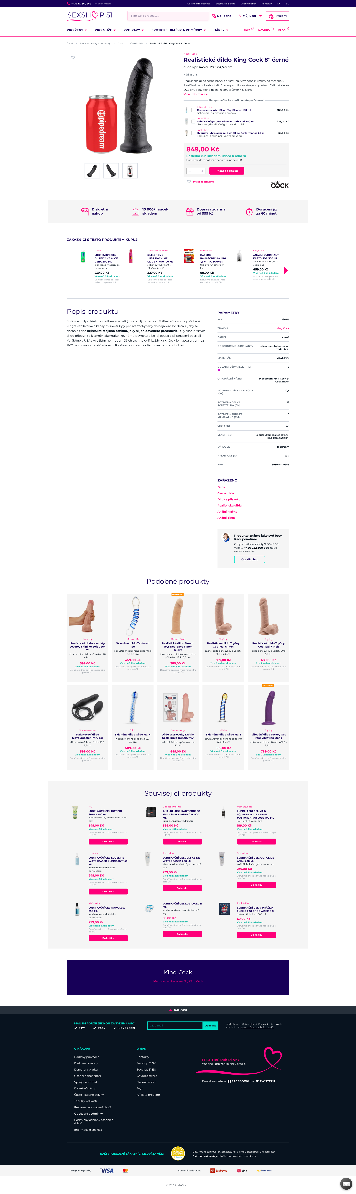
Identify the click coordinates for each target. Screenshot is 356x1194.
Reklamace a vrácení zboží (92, 1107)
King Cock (190, 54)
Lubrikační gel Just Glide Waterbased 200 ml (225, 121)
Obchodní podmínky (88, 1113)
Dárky (219, 30)
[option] (98, 266)
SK (278, 3)
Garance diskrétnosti (198, 3)
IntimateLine (205, 107)
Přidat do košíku (227, 171)
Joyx (140, 1088)
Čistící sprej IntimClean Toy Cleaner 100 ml (224, 109)
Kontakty (266, 3)
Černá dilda (136, 43)
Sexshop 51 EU (146, 1069)
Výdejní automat (85, 1082)
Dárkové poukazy (86, 1063)
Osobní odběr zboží (87, 1076)
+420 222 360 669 (81, 3)
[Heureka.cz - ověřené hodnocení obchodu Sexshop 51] (178, 1159)
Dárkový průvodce (86, 1057)
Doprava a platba (225, 3)
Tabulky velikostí (85, 1101)
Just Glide (203, 118)
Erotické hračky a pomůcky (176, 30)
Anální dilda (226, 517)
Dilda (120, 43)
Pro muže (103, 30)
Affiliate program (148, 1094)
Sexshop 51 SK (146, 1063)
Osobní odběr (248, 3)
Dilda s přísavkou (229, 499)
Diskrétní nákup (85, 1088)
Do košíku (108, 841)
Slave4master (146, 1082)
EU (287, 3)
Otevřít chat (249, 559)
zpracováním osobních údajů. (257, 1027)
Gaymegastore (147, 1076)
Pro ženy (75, 30)
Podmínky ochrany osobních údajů (93, 1121)
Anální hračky (227, 511)
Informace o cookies (88, 1129)
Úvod (70, 43)
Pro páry (131, 30)
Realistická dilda (229, 505)
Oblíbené (222, 16)
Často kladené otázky (89, 1094)
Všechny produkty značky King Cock (178, 981)
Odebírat (210, 1025)
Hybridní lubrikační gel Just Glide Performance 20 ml (231, 132)
